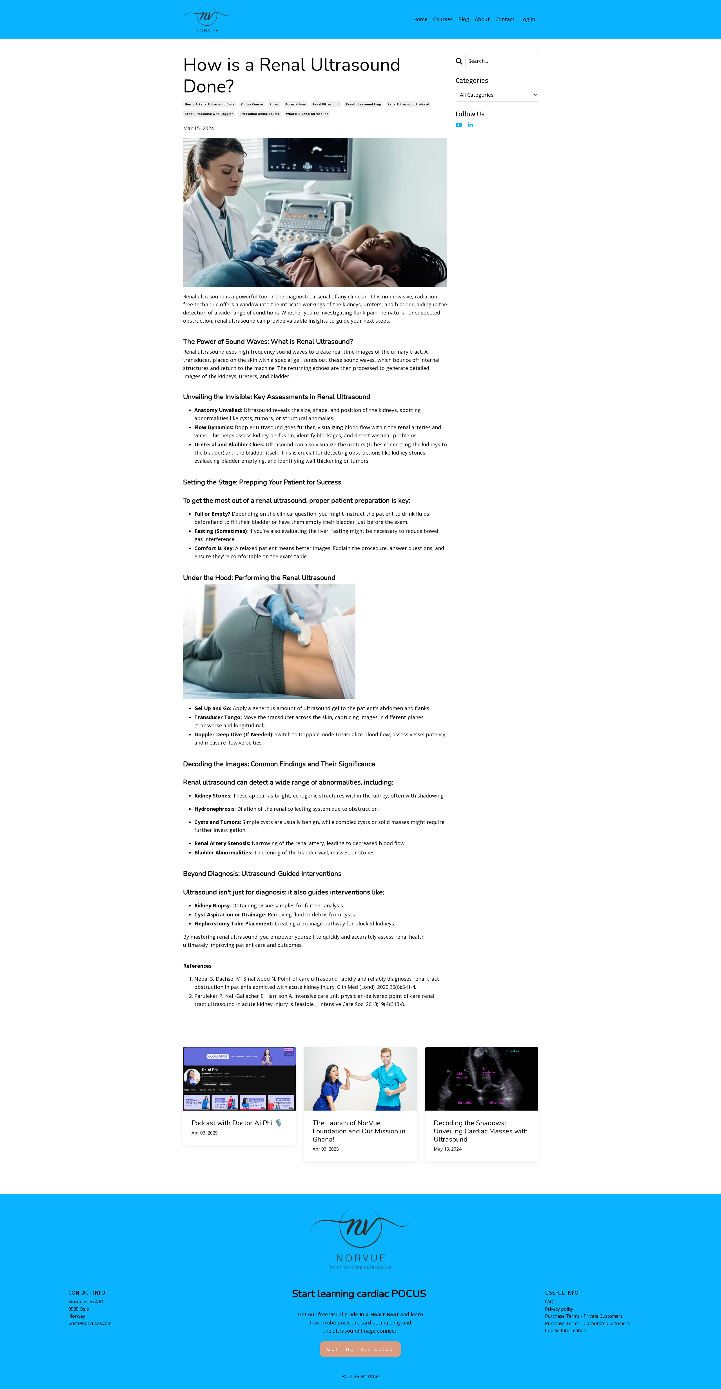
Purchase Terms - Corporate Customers (587, 1323)
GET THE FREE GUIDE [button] (360, 1349)
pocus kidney (295, 104)
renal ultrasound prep (363, 104)
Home (420, 19)
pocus (274, 104)
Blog (463, 19)
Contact (505, 19)
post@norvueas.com (90, 1323)
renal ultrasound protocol (408, 104)
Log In (527, 19)
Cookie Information (565, 1330)
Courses (443, 19)
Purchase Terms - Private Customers (584, 1316)
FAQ (549, 1302)
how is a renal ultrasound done (210, 104)
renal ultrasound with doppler (209, 114)
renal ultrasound (325, 104)
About (482, 19)
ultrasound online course (259, 114)
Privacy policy (559, 1309)
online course (252, 104)
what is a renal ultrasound (307, 114)
